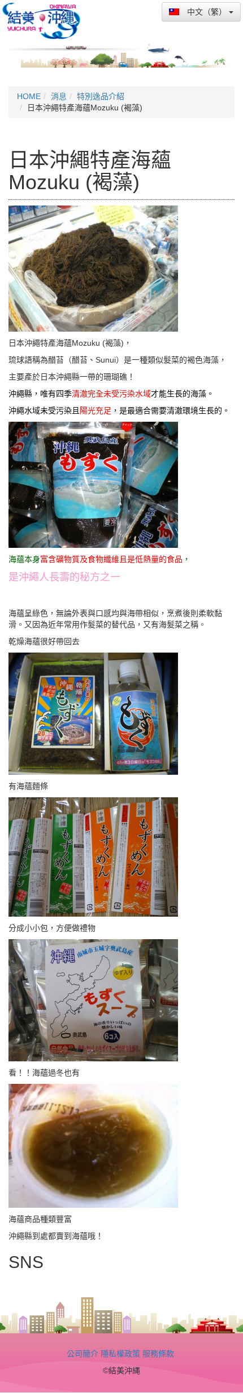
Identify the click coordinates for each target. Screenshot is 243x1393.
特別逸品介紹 (100, 96)
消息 (59, 96)
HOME (29, 96)
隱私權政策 (120, 1353)
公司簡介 (82, 1353)
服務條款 (158, 1353)
